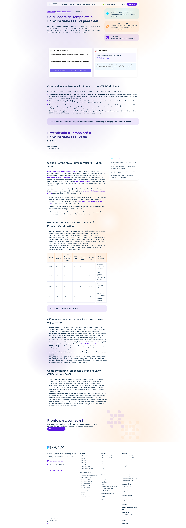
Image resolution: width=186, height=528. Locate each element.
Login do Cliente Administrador (130, 500)
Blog (103, 484)
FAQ (124, 502)
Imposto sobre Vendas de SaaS (110, 486)
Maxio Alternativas (127, 468)
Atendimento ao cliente (108, 470)
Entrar (124, 4)
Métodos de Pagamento (107, 493)
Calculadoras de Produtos (63, 11)
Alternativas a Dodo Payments (130, 478)
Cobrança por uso (85, 485)
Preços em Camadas (86, 481)
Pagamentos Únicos (86, 477)
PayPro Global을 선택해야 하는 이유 (130, 508)
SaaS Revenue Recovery (108, 461)
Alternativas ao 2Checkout (129, 459)
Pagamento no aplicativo (108, 463)
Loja (102, 499)
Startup (83, 492)
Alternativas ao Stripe (128, 455)
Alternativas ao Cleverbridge (130, 463)
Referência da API (127, 486)
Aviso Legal (125, 523)
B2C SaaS (83, 460)
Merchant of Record (107, 459)
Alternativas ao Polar (128, 480)
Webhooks (125, 488)
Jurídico (124, 520)
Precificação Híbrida (86, 483)
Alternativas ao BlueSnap (129, 472)
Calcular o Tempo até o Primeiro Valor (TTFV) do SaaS (70, 70)
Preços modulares (85, 487)
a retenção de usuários (82, 182)
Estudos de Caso (106, 490)
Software (83, 464)
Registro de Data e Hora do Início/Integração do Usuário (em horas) (69, 61)
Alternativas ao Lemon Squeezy (131, 470)
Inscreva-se (132, 4)
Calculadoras (51, 11)
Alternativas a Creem (128, 474)
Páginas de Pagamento (128, 491)
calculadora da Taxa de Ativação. (58, 177)
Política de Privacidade (53, 523)
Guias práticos (105, 479)
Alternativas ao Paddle (128, 457)
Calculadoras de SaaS (107, 488)
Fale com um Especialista (56, 428)
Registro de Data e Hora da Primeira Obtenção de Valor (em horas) (69, 54)
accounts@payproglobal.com (57, 461)
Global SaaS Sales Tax (107, 455)
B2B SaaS (83, 458)
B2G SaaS (83, 462)
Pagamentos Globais (107, 457)
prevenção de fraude (107, 472)
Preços (94, 4)
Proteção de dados (127, 518)
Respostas (104, 477)
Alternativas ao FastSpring (129, 461)
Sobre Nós (125, 504)
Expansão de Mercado (107, 468)
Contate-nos (87, 4)
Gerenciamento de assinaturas (89, 475)
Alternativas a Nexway (128, 476)
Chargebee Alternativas (128, 465)
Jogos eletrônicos (85, 466)
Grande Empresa (85, 496)
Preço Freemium (85, 479)
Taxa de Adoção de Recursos (91, 344)
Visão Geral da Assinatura (129, 493)
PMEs (82, 494)
